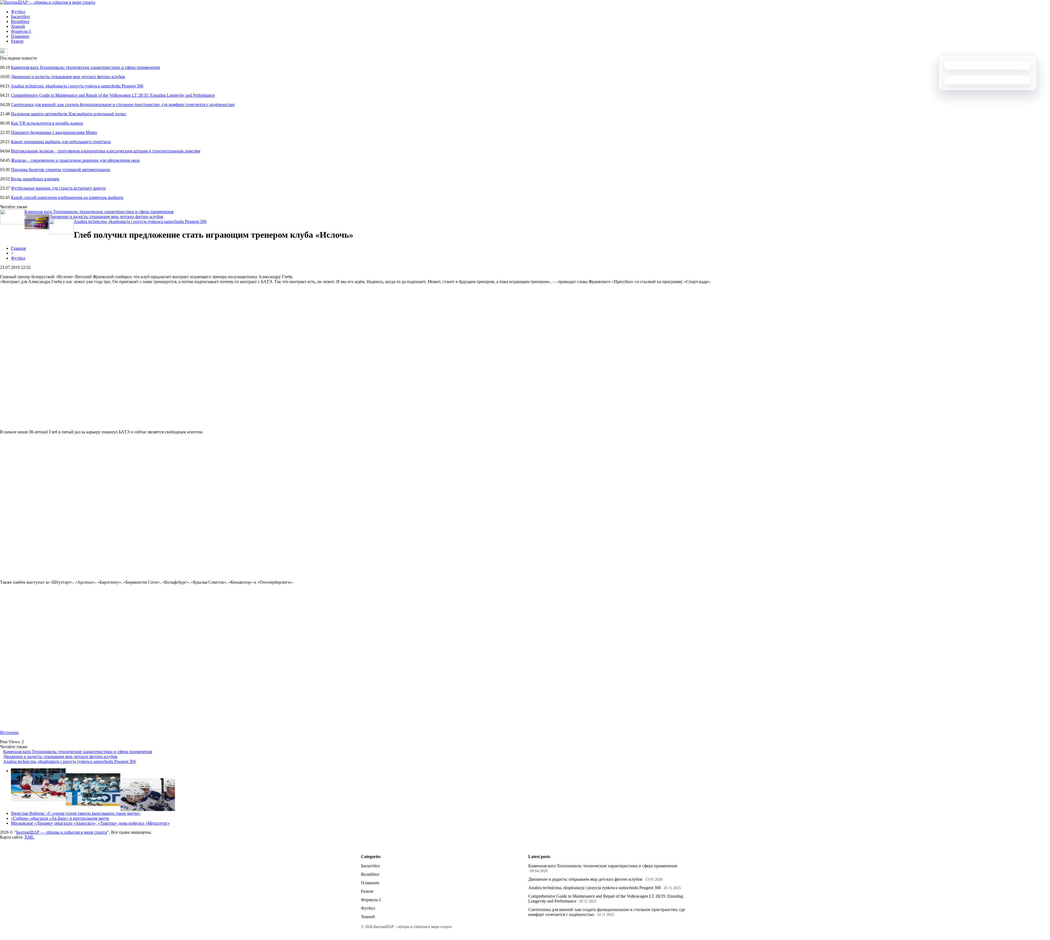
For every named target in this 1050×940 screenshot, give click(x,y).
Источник (9, 732)
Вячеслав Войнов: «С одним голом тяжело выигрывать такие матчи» (76, 813)
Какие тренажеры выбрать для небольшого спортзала (61, 141)
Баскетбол (20, 16)
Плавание (20, 36)
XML (29, 837)
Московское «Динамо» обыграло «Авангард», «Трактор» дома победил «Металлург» (90, 823)
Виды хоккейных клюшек (35, 179)
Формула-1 (21, 31)
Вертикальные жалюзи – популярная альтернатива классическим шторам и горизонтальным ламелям (105, 151)
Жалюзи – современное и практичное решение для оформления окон (75, 160)
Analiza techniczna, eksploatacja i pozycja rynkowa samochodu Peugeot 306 (77, 86)
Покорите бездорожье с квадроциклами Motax (54, 132)
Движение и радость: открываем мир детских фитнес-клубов (68, 76)
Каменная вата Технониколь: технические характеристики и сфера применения (85, 67)
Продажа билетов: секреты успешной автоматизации (60, 169)
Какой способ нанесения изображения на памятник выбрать (67, 197)
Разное (17, 41)
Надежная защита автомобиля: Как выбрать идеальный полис (68, 113)
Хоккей (18, 26)
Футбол (18, 11)
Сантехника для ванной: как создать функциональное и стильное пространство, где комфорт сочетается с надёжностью (123, 104)
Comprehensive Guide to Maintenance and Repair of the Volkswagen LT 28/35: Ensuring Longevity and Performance (113, 95)
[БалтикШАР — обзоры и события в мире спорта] (47, 2)
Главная (18, 248)
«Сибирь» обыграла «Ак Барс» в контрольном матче (60, 818)
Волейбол (20, 21)
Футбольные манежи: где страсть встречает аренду (58, 188)
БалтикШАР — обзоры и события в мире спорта (61, 832)
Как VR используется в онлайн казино (47, 123)
